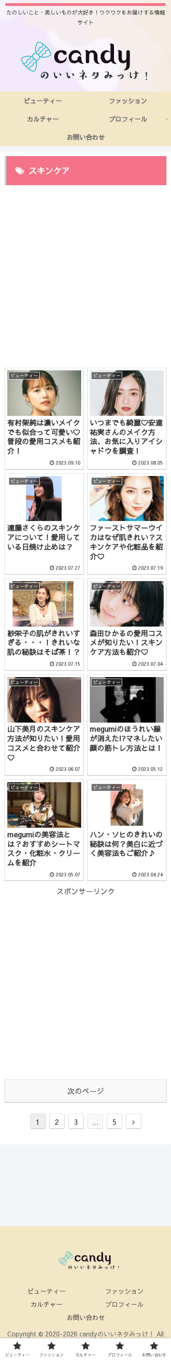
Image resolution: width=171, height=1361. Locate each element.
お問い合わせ (86, 1317)
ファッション (124, 1290)
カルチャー (46, 1304)
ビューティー (46, 1290)
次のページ (85, 1091)
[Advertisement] (85, 272)
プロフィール (124, 1304)
